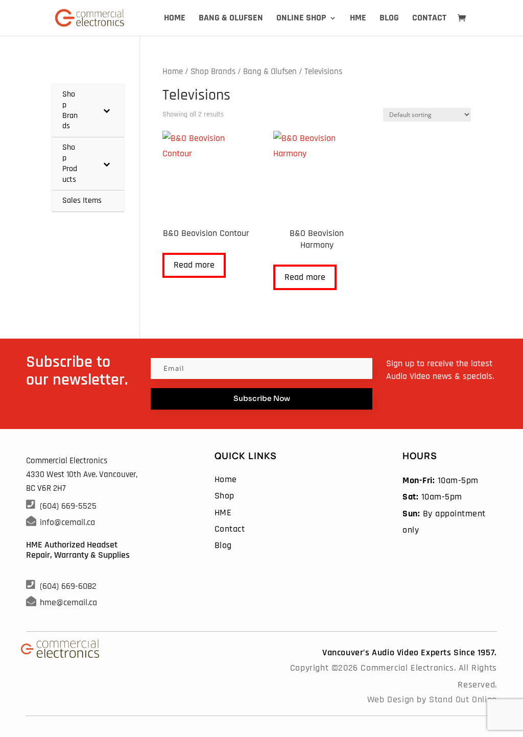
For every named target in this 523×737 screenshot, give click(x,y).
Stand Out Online (463, 699)
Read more (194, 265)
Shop (224, 496)
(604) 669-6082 (68, 586)
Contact (429, 18)
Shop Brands (213, 71)
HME (358, 18)
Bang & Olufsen (231, 18)
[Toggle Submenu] (106, 110)
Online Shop (301, 18)
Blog (389, 18)
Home (174, 18)
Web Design (390, 699)
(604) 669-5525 (68, 506)
